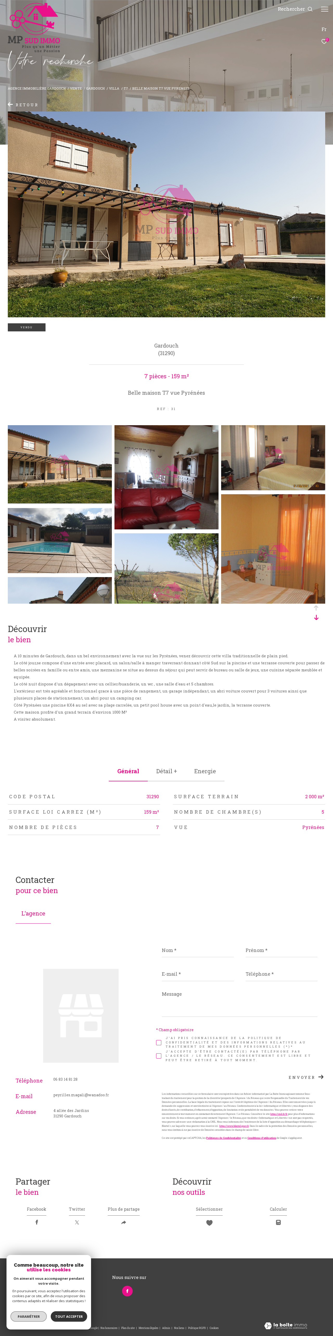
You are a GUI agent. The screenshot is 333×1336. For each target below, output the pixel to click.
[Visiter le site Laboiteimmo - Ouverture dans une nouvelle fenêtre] (285, 1326)
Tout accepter (69, 1316)
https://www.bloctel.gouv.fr (234, 1125)
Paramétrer (29, 1316)
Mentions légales (149, 1328)
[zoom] (60, 501)
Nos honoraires (108, 1328)
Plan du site (128, 1328)
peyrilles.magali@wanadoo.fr (81, 1094)
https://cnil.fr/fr (278, 1113)
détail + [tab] (166, 771)
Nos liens (179, 1328)
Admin (166, 1328)
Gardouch (95, 88)
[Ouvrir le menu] (324, 9)
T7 (126, 88)
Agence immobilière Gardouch (37, 88)
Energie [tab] (205, 771)
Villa (114, 88)
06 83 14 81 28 (65, 1079)
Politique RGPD (197, 1328)
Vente (76, 88)
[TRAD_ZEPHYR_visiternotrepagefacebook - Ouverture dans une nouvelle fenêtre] (127, 1291)
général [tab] (128, 771)
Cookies (214, 1328)
